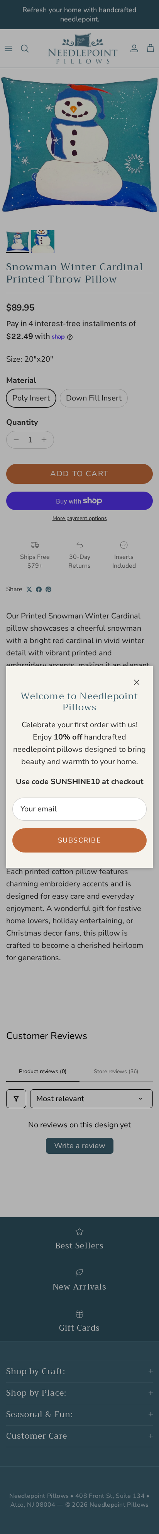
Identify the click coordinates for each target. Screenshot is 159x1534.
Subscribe (79, 840)
